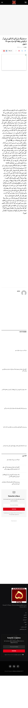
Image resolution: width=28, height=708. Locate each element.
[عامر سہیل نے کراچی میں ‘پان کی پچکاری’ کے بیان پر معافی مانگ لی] (14, 381)
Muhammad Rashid (16, 671)
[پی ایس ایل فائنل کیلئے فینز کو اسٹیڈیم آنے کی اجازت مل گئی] (14, 399)
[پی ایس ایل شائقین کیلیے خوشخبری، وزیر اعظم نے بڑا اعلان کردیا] (14, 418)
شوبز (26, 624)
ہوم (26, 612)
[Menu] (26, 2)
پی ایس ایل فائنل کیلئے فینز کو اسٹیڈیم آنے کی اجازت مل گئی (15, 408)
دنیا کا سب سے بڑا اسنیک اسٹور (21, 350)
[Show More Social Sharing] (16, 50)
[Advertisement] (14, 20)
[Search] (2, 2)
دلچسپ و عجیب (24, 627)
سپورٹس (25, 622)
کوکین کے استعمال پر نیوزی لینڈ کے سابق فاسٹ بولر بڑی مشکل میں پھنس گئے (14, 370)
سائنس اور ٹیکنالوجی (23, 629)
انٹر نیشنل (25, 620)
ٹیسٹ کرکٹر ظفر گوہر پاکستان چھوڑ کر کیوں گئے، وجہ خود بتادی (15, 446)
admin (25, 47)
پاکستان (25, 617)
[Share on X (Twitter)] (22, 50)
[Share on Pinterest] (19, 50)
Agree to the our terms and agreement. (13, 654)
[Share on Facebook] (25, 50)
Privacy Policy (11, 514)
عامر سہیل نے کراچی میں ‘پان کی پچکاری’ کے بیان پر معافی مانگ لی (14, 389)
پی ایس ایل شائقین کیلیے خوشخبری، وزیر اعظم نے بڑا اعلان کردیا (15, 427)
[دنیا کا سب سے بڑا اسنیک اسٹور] (14, 342)
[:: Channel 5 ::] (14, 2)
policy (16, 654)
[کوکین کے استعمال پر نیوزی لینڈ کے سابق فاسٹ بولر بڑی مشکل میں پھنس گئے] (14, 360)
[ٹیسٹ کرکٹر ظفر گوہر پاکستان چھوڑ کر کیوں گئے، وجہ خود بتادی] (14, 437)
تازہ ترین (25, 615)
